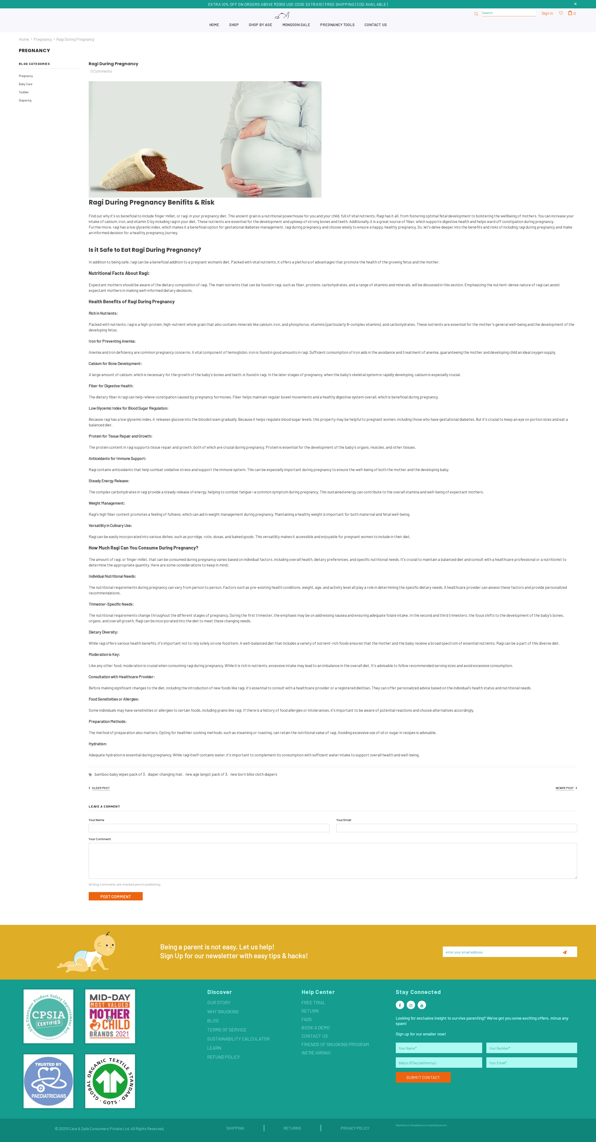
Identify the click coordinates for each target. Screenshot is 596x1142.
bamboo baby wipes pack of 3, (121, 774)
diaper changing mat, (166, 774)
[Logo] (298, 20)
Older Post (101, 787)
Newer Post (565, 787)
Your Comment (100, 839)
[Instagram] (411, 1005)
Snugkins (415, 1125)
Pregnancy (43, 39)
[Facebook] (400, 1005)
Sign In (547, 13)
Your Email (343, 820)
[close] (575, 4)
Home (24, 39)
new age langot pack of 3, (207, 774)
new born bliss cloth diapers (253, 774)
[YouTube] (422, 1005)
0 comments (101, 71)
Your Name (96, 820)
